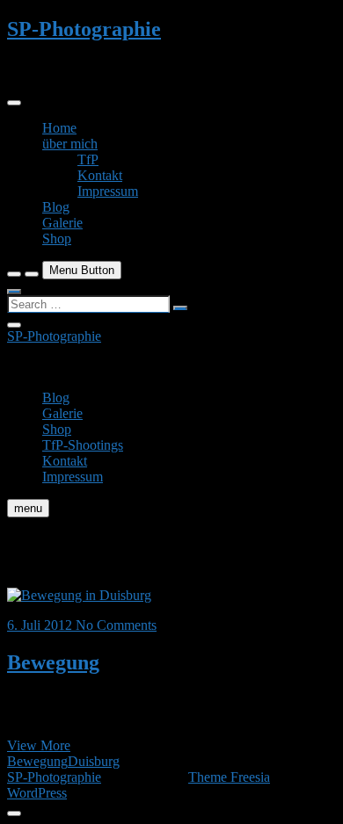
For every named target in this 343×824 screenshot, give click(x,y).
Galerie (62, 222)
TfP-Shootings (82, 444)
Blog (55, 206)
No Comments (116, 625)
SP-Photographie (84, 29)
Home (59, 127)
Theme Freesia (229, 777)
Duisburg (94, 761)
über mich (70, 143)
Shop (56, 238)
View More (38, 745)
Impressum (107, 191)
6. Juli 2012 (41, 625)
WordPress (37, 792)
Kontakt (99, 175)
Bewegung (53, 662)
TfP (88, 159)
